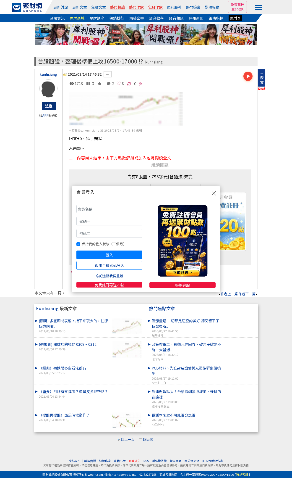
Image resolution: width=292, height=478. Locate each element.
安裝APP (75, 461)
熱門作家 (136, 7)
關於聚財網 (192, 461)
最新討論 (60, 7)
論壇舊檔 (90, 461)
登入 (109, 255)
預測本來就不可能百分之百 (174, 419)
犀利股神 (174, 7)
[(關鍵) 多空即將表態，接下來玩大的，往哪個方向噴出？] (127, 326)
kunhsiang (154, 62)
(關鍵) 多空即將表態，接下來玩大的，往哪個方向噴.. (73, 325)
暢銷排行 (117, 18)
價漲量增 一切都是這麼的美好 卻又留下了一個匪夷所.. (187, 328)
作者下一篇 (247, 293)
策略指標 (216, 18)
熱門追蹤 (193, 7)
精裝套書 (136, 18)
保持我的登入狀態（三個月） (104, 243)
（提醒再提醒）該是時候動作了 (64, 417)
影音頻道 (176, 18)
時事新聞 (196, 18)
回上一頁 (128, 439)
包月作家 (155, 7)
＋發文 (262, 77)
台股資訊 (57, 18)
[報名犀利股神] (146, 34)
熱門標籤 (117, 7)
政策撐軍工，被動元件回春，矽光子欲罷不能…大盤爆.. (186, 351)
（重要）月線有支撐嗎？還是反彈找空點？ (73, 394)
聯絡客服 (182, 285)
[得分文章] (98, 83)
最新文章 (79, 7)
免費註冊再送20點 (109, 285)
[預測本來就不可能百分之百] (240, 412)
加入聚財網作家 (212, 461)
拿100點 (237, 9)
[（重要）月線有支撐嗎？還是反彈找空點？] (127, 389)
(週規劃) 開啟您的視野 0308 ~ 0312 (67, 346)
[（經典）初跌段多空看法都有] (127, 365)
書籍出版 (120, 461)
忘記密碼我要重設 (109, 275)
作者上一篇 (229, 293)
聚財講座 (97, 18)
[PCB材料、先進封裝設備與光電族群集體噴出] (240, 365)
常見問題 (176, 461)
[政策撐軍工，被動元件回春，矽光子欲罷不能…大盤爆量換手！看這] (240, 341)
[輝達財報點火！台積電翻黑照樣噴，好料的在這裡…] (240, 389)
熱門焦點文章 (162, 308)
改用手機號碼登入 (109, 265)
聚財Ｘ (235, 18)
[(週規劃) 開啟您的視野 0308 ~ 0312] (127, 349)
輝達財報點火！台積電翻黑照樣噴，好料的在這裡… (186, 398)
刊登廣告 (135, 461)
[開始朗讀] (248, 76)
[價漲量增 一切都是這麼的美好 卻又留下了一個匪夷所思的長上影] (240, 318)
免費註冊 (237, 4)
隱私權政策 (159, 461)
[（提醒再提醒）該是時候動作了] (127, 420)
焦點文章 (98, 7)
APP (45, 115)
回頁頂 (148, 439)
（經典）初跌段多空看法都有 (62, 370)
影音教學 (156, 18)
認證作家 (105, 461)
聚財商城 (77, 18)
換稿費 (262, 88)
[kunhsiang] (48, 88)
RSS (146, 461)
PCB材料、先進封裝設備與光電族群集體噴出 (186, 375)
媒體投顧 (212, 7)
